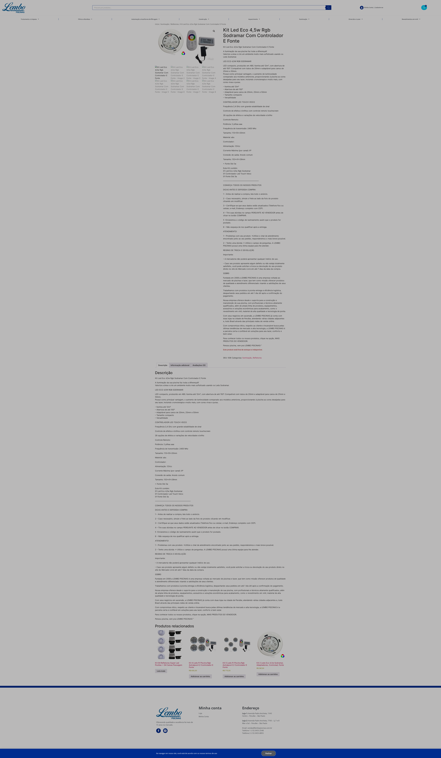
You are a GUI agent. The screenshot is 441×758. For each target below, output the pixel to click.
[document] (220, 379)
